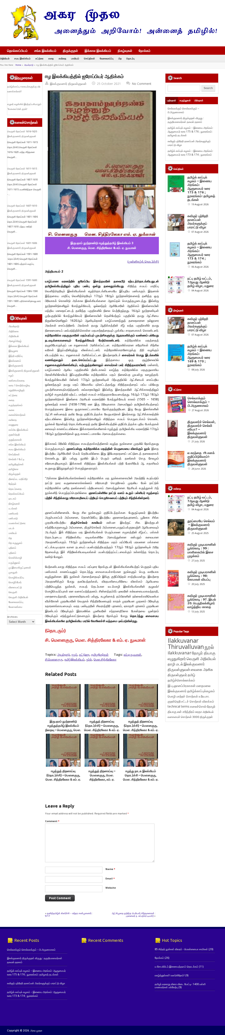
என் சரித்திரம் (185, 712)
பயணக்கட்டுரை (17, 523)
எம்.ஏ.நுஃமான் (132, 654)
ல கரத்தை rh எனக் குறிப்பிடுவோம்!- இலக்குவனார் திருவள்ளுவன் (201, 458)
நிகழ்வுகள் (125, 50)
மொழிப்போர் (15, 582)
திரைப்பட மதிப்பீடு (18, 479)
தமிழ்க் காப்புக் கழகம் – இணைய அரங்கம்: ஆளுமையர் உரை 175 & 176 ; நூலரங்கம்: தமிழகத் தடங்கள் (190, 131)
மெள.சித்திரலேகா (105, 659)
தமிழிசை (13, 469)
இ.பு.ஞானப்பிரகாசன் (182, 685)
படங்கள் (13, 508)
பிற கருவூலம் (15, 543)
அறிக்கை (14, 331)
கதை (51, 58)
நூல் (209, 646)
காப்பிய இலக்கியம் (18, 430)
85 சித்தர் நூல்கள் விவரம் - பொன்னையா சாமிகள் (181, 949)
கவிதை (62, 58)
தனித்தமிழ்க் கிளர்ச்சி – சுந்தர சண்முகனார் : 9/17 (69, 914)
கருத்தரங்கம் (16, 405)
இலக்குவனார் (16, 365)
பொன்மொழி (15, 557)
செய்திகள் (89, 58)
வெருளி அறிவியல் (18, 597)
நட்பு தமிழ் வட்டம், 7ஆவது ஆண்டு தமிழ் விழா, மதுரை (200, 282)
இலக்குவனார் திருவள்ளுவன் (68, 84)
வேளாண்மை (15, 607)
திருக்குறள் (70, 50)
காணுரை (13, 425)
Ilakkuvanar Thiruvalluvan (186, 644)
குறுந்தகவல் (15, 439)
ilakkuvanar (179, 653)
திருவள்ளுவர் (177, 674)
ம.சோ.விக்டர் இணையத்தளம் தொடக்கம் (176, 966)
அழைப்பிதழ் (15, 341)
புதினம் (12, 548)
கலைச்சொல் (198, 706)
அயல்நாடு (28, 65)
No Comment (141, 84)
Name (110, 869)
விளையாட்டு (15, 587)
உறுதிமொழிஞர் (17, 390)
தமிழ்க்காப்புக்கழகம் (201, 691)
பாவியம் (75, 58)
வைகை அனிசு (202, 669)
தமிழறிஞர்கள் (100, 654)
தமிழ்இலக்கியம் (74, 659)
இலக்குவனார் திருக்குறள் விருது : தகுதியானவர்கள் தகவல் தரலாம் (186, 120)
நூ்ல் (89, 659)
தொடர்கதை (15, 489)
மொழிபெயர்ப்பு (16, 577)
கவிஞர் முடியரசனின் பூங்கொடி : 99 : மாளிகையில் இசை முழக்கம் (201, 550)
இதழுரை (13, 351)
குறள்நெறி (14, 434)
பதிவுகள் (171, 100)
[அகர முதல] (112, 39)
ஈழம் (74, 654)
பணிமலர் (13, 513)
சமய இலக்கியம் (22, 58)
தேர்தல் (12, 484)
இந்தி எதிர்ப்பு (16, 356)
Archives (12, 616)
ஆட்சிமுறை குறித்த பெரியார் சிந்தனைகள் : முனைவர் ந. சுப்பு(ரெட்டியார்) (134, 914)
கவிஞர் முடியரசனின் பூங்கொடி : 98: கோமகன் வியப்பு (201, 575)
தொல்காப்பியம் (17, 50)
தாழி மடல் (175, 663)
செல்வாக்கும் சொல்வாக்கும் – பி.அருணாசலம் (183, 110)
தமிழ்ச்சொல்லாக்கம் (181, 680)
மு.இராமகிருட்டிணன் (20, 567)
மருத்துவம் (14, 563)
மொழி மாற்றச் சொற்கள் (183, 696)
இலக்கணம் (15, 361)
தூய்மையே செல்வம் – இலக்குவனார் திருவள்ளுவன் (201, 524)
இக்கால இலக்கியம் (98, 50)
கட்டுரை (39, 58)
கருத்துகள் (185, 100)
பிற (120, 58)
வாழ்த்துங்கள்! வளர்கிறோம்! (170, 975)
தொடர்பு (130, 58)
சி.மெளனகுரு (54, 659)
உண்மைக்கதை (17, 380)
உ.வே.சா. (204, 696)
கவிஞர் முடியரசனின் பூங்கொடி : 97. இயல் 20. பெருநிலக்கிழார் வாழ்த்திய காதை (201, 601)
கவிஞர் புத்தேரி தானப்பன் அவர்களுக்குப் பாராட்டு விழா (197, 221)
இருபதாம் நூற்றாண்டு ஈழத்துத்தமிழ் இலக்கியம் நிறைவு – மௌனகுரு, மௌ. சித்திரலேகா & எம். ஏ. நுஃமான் (63, 730)
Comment (52, 821)
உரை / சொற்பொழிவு (19, 385)
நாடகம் (12, 498)
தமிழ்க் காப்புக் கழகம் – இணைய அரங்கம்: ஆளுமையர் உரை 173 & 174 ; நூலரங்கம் (190, 152)
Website (110, 887)
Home (18, 65)
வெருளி (13, 592)
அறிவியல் (4, 58)
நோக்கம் (145, 51)
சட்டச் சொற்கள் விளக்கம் (197, 701)
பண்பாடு (13, 518)
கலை (11, 410)
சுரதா (198, 712)
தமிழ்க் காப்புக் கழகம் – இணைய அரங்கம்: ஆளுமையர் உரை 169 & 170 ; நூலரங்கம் (199, 355)
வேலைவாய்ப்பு (107, 58)
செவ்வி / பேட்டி (16, 459)
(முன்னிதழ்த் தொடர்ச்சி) (143, 261)
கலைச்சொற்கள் (17, 415)
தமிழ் (191, 674)
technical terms (178, 706)
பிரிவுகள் (198, 100)
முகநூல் (13, 572)
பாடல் (11, 528)
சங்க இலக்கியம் (45, 50)
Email (110, 878)
